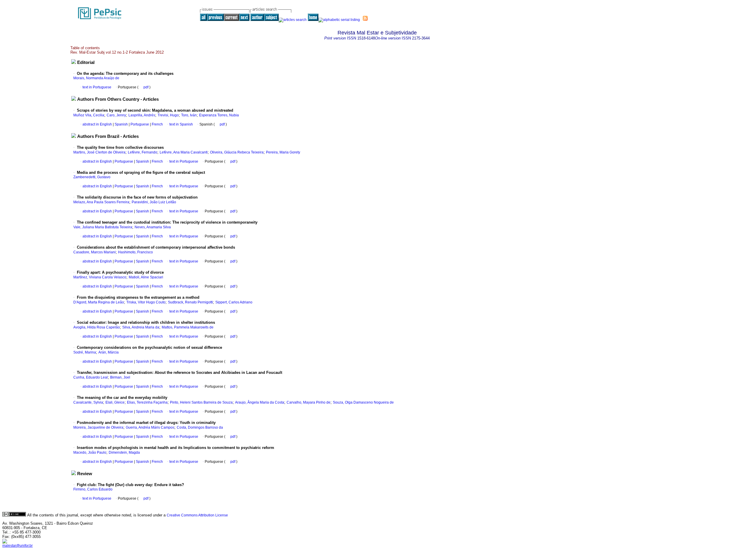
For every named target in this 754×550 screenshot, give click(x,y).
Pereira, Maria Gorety (283, 152)
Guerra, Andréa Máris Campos (150, 427)
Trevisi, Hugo (168, 115)
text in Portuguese (96, 87)
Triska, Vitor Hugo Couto (146, 302)
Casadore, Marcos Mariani (94, 252)
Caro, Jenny (116, 115)
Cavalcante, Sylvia (88, 402)
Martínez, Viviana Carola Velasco (99, 277)
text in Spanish (181, 124)
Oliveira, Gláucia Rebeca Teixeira (237, 152)
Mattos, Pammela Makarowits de (188, 327)
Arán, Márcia (108, 352)
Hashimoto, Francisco (135, 252)
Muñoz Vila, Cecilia (88, 115)
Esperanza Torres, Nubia (219, 115)
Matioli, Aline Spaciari (146, 277)
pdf (146, 87)
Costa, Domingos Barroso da (200, 427)
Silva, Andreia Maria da (140, 327)
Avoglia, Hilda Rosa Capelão (96, 327)
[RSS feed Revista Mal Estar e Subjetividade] (365, 18)
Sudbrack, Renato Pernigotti (190, 302)
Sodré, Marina (84, 352)
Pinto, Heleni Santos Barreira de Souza (201, 402)
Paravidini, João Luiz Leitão (154, 202)
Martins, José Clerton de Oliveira (99, 152)
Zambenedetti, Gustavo (91, 177)
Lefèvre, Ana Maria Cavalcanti (184, 152)
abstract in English (97, 124)
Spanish (121, 124)
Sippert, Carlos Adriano (233, 302)
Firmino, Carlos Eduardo (93, 489)
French (157, 124)
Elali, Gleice (115, 402)
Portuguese (139, 124)
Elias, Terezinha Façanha (147, 402)
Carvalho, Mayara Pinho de (308, 402)
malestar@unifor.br (17, 546)
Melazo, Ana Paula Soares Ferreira (101, 202)
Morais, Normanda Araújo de (96, 78)
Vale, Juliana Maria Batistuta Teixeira (102, 227)
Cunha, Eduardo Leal (90, 377)
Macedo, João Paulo (89, 452)
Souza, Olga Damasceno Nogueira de (363, 402)
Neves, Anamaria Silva (153, 227)
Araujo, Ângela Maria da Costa (259, 402)
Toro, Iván (189, 115)
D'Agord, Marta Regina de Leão (98, 302)
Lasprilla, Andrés (141, 115)
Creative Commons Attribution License (197, 515)
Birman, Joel (120, 377)
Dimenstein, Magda (124, 452)
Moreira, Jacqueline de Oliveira (98, 427)
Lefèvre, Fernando (142, 152)
